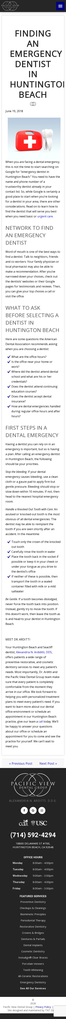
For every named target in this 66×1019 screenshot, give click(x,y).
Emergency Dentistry (33, 982)
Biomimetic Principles (33, 914)
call (41, 721)
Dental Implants (33, 945)
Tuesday (18, 869)
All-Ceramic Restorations (33, 976)
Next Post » (48, 763)
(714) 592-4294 (33, 835)
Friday (16, 888)
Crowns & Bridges (33, 932)
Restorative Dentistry (33, 926)
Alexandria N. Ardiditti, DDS (34, 652)
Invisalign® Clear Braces (33, 957)
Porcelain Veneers (33, 963)
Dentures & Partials (33, 939)
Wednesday (20, 876)
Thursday (19, 882)
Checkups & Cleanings (33, 908)
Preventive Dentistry (33, 901)
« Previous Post (20, 763)
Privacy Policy (43, 1007)
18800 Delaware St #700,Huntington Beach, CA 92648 (33, 845)
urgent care (45, 216)
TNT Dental (51, 1010)
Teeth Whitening (33, 970)
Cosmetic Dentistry (33, 951)
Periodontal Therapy (33, 920)
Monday (18, 863)
